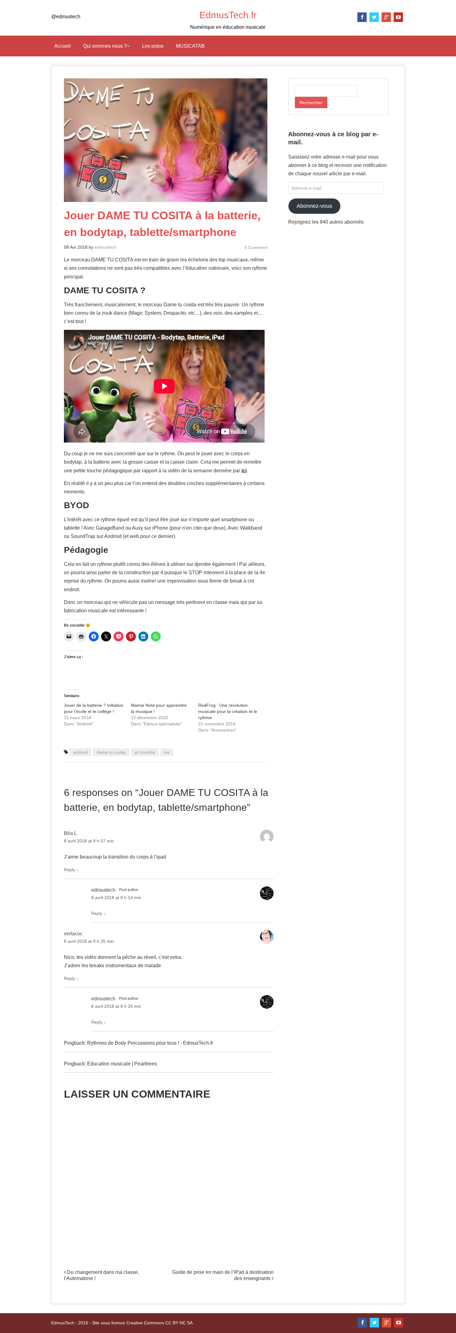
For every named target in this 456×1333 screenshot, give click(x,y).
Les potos (152, 46)
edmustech (105, 247)
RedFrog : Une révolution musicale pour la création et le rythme (227, 711)
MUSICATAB (190, 46)
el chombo (145, 752)
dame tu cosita (111, 752)
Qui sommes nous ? (105, 46)
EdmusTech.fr (228, 15)
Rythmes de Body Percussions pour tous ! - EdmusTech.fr (150, 1043)
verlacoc (73, 933)
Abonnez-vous (314, 206)
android (80, 752)
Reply (71, 869)
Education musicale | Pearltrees (122, 1063)
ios (167, 752)
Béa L (70, 833)
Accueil (62, 46)
